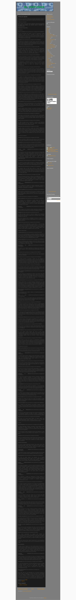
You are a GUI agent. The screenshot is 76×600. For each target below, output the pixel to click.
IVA (47, 50)
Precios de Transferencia (51, 63)
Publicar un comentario (23, 584)
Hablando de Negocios (50, 19)
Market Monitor (54, 191)
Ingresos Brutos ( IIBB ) (50, 47)
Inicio (32, 589)
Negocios (48, 59)
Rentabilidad (49, 64)
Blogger (45, 597)
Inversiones (49, 48)
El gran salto (49, 18)
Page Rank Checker (58, 200)
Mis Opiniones (49, 54)
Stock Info (50, 191)
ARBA (48, 32)
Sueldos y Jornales (50, 67)
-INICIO (48, 28)
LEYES (48, 52)
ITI (47, 49)
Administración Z (49, 15)
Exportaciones (49, 40)
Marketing (48, 53)
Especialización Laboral (50, 39)
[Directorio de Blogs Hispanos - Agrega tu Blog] (52, 150)
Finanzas (48, 43)
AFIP (47, 29)
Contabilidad (49, 37)
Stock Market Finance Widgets (52, 94)
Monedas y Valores (50, 55)
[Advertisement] (30, 593)
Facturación (49, 42)
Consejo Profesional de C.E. (51, 35)
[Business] (49, 147)
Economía (48, 38)
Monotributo (49, 57)
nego (47, 58)
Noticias (48, 60)
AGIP (47, 30)
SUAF (48, 65)
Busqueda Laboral (50, 34)
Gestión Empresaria (50, 44)
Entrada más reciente (23, 589)
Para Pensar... (49, 62)
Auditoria (48, 33)
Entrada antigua (40, 589)
